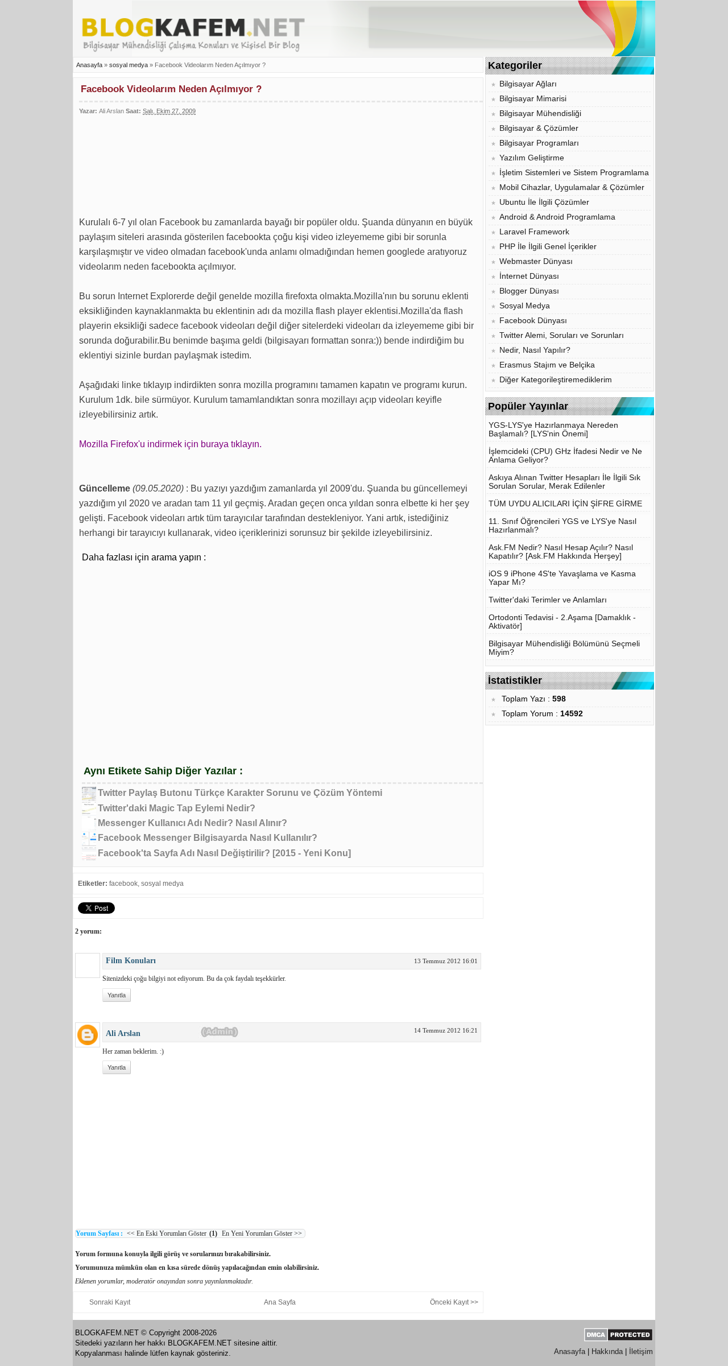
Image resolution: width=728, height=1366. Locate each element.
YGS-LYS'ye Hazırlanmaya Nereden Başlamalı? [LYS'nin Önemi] (553, 429)
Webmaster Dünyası (536, 261)
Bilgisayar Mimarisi (532, 98)
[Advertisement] (249, 160)
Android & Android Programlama (557, 217)
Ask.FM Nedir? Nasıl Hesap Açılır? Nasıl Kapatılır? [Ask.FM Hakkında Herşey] (561, 551)
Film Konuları (131, 960)
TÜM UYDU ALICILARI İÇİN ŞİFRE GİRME (565, 504)
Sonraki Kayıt (109, 1302)
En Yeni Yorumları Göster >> (261, 1233)
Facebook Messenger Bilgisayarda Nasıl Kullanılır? (207, 838)
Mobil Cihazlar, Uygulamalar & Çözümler (571, 187)
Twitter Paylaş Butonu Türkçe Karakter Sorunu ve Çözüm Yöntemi (240, 793)
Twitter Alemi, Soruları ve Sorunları (561, 335)
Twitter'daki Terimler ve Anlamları (548, 600)
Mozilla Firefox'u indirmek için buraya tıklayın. (170, 444)
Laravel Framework (534, 232)
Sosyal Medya (524, 306)
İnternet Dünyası (529, 276)
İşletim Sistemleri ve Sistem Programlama (574, 172)
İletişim (641, 1351)
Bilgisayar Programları (539, 143)
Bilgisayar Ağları (528, 84)
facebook (123, 884)
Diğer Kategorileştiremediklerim (555, 379)
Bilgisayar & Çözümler (538, 128)
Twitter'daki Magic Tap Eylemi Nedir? (176, 808)
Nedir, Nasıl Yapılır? (534, 350)
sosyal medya (129, 64)
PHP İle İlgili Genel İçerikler (548, 246)
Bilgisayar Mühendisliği (540, 113)
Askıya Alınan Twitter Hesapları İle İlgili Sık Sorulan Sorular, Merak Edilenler (564, 481)
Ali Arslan (123, 1033)
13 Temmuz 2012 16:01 (446, 961)
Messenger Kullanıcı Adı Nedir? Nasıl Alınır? (192, 823)
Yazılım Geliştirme (531, 158)
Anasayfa (89, 64)
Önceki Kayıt (449, 1302)
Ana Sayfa (280, 1302)
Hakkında (607, 1351)
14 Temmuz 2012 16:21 (446, 1030)
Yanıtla (116, 995)
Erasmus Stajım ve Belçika (547, 365)
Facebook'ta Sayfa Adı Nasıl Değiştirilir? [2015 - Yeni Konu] (224, 853)
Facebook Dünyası (533, 320)
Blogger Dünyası (529, 291)
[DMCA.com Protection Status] (618, 1339)
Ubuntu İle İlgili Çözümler (544, 202)
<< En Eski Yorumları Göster (166, 1233)
